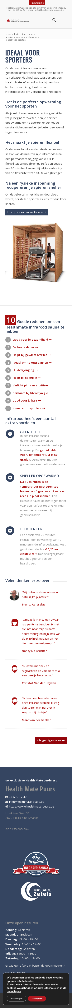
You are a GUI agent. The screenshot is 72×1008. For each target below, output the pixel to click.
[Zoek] (52, 20)
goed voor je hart (25, 400)
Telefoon (13, 865)
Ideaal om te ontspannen (31, 362)
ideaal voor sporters (27, 408)
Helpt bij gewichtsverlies (30, 355)
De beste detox (24, 347)
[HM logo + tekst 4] (29, 20)
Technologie (37, 2)
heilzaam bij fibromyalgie (31, 393)
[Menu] (61, 20)
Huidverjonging (24, 370)
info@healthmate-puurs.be (49, 9)
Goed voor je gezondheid (31, 339)
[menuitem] (37, 3)
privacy (32, 889)
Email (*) (13, 852)
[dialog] (36, 857)
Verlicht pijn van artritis (29, 385)
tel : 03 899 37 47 (16, 9)
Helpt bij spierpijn (25, 378)
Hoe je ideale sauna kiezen (25, 212)
